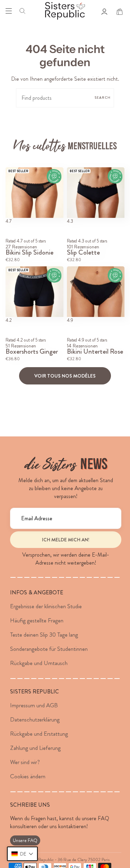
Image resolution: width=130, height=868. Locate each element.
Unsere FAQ (25, 840)
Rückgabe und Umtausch (39, 663)
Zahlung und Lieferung (35, 748)
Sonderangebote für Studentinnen (49, 649)
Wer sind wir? (25, 762)
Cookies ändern (27, 776)
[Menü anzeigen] (9, 11)
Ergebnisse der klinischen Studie (46, 606)
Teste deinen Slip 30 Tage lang (44, 634)
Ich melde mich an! (65, 539)
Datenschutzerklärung (35, 719)
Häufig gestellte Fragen (36, 620)
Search (103, 97)
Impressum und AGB (34, 705)
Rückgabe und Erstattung (39, 733)
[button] (22, 853)
